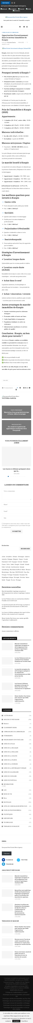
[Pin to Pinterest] (24, 388)
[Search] (31, 26)
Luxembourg (5, 569)
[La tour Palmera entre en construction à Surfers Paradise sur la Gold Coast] (7, 661)
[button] (12, 2)
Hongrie (17, 564)
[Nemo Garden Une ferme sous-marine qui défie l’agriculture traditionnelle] (7, 699)
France (4, 564)
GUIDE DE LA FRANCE (17, 760)
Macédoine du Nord (15, 569)
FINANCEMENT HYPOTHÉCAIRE (17, 740)
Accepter (16, 1021)
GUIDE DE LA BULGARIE (17, 752)
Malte (23, 569)
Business (17, 723)
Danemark (5, 562)
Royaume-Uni (23, 575)
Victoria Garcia (11, 42)
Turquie (8, 580)
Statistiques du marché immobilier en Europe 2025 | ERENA (16, 1008)
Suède (3, 580)
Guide (12, 564)
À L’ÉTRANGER (17, 715)
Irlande (22, 564)
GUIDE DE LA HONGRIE (17, 764)
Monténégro (5, 572)
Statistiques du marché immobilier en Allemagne (16, 1001)
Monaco (28, 569)
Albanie (15, 556)
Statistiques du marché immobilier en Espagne (16, 1005)
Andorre (27, 556)
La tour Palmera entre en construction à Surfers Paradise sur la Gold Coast (15, 600)
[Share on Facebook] (20, 388)
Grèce (8, 564)
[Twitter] (22, 26)
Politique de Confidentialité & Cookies (16, 992)
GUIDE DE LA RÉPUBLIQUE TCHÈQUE (17, 768)
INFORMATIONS (8, 784)
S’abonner (7, 853)
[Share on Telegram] (29, 388)
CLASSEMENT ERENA (17, 727)
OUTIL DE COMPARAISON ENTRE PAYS (17, 806)
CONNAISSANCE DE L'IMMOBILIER (17, 731)
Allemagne (21, 556)
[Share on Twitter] (22, 388)
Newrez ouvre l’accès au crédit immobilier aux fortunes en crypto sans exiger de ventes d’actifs (23, 941)
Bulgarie (15, 559)
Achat (3, 556)
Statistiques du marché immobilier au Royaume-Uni (16, 995)
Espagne (14, 562)
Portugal (10, 575)
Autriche (4, 559)
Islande (27, 564)
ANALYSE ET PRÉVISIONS (17, 719)
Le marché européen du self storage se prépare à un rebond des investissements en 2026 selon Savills (16, 606)
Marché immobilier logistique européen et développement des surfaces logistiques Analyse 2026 (16, 593)
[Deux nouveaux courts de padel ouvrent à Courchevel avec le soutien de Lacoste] (7, 954)
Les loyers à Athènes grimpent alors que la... (13, 6)
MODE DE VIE (17, 794)
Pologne (4, 575)
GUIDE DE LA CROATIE (17, 756)
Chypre (21, 559)
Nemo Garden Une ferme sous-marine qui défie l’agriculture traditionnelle (15, 619)
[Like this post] (18, 388)
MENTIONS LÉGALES (16, 990)
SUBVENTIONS (17, 818)
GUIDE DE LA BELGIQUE (17, 748)
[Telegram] (24, 26)
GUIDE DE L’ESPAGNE (17, 776)
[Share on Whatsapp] (27, 388)
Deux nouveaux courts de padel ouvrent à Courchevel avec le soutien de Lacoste (23, 954)
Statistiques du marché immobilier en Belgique (16, 1003)
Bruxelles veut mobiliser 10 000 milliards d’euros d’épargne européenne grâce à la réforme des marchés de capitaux (23, 893)
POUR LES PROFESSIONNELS (17, 810)
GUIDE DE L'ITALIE (17, 744)
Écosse (13, 580)
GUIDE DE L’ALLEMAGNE (17, 772)
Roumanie (16, 575)
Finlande (5, 380)
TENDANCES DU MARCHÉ (17, 826)
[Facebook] (20, 26)
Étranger (18, 580)
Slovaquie (16, 577)
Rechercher (5, 545)
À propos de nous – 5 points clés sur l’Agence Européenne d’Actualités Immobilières (17, 983)
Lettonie (8, 567)
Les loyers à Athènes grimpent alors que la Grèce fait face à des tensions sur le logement (16, 613)
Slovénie (22, 577)
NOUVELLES (19, 572)
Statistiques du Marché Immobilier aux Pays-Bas (16, 998)
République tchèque (7, 577)
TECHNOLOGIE (17, 822)
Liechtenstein (15, 567)
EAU (10, 562)
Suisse (27, 577)
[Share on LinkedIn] (25, 388)
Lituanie (22, 567)
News (17, 798)
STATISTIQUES (17, 814)
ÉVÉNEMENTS (17, 736)
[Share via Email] (16, 389)
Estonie (20, 562)
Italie (3, 567)
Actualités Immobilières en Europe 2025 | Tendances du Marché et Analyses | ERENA (16, 987)
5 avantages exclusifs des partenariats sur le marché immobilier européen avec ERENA (16, 979)
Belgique (10, 559)
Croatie (26, 559)
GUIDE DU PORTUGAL (17, 780)
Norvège (12, 572)
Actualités (9, 556)
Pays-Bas (26, 572)
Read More (25, 1021)
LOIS (17, 790)
